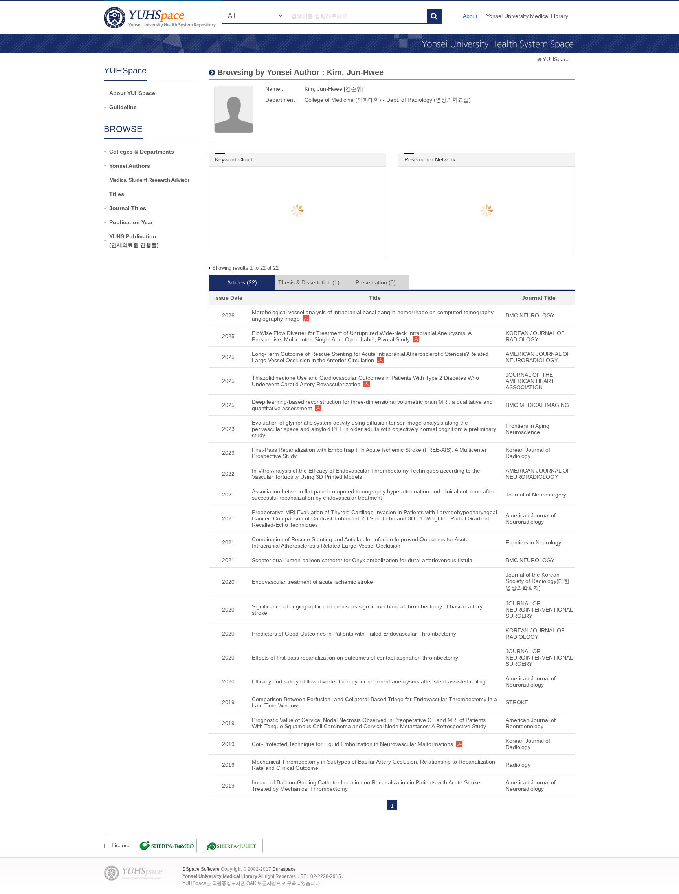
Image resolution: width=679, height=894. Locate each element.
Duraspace (284, 869)
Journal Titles (127, 208)
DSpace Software (201, 869)
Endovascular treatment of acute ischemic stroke (312, 582)
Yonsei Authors (129, 166)
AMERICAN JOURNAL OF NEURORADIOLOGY (538, 357)
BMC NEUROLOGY (530, 315)
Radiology (518, 765)
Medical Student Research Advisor (149, 180)
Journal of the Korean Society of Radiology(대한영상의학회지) (537, 581)
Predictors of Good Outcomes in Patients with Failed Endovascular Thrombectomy (354, 633)
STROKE (517, 702)
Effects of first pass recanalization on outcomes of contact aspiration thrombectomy (355, 657)
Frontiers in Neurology (533, 542)
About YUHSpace (132, 93)
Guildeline (123, 107)
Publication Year (131, 222)
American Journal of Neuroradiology (531, 518)
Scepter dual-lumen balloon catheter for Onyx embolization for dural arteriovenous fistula (362, 560)
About (470, 16)
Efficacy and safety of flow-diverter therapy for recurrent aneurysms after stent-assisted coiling (369, 681)
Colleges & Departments (141, 151)
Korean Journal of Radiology (528, 453)
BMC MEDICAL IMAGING (537, 405)
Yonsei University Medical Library (527, 16)
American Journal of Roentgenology (531, 723)
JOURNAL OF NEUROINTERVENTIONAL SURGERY (539, 609)
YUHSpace (556, 59)
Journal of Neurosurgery (536, 494)
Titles (116, 194)
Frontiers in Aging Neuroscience (527, 429)
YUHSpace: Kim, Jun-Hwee (161, 17)
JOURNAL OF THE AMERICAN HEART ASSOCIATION (530, 381)
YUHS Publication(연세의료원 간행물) (134, 240)
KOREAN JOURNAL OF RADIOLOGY (535, 336)
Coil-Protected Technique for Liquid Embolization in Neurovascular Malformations (352, 744)
